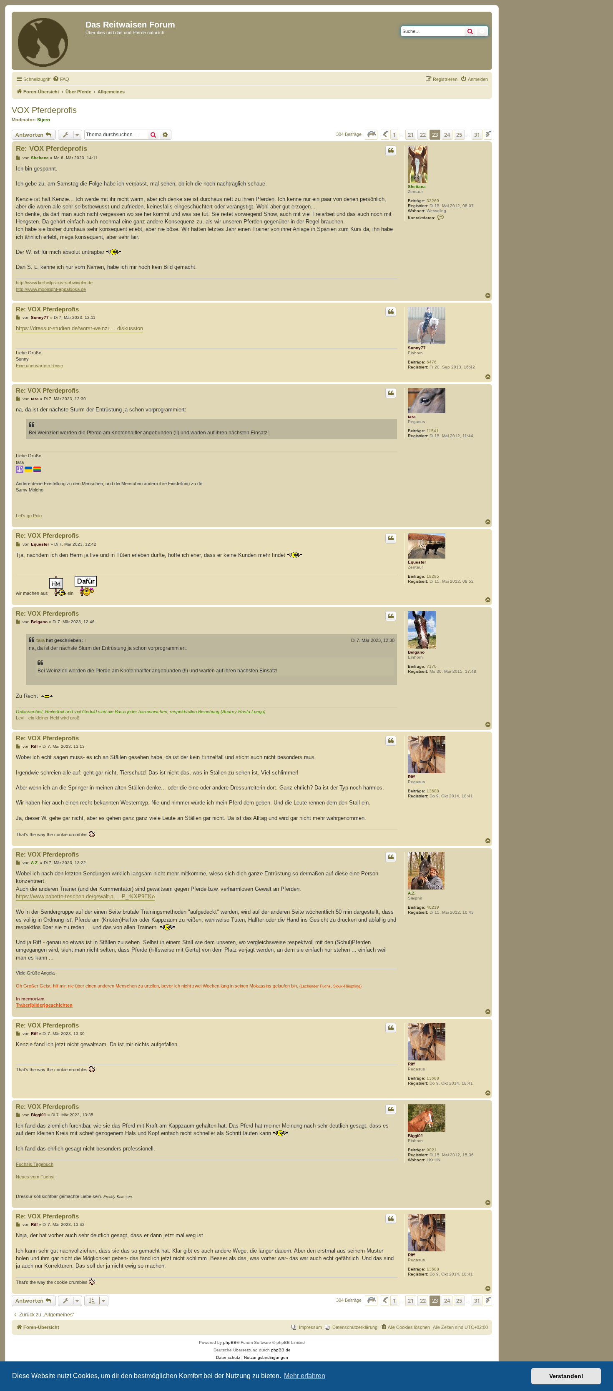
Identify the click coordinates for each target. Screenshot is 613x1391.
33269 (433, 200)
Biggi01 (415, 1135)
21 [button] (411, 134)
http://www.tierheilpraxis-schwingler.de (54, 282)
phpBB (229, 1342)
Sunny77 (417, 348)
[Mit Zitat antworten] (390, 150)
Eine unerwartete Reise (39, 365)
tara (412, 416)
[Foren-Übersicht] (49, 41)
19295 (433, 576)
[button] (371, 135)
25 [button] (459, 134)
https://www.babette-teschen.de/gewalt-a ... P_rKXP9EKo (85, 896)
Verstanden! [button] (566, 1376)
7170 (432, 666)
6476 (432, 362)
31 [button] (477, 134)
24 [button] (447, 134)
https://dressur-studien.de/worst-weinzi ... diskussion (79, 328)
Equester (417, 562)
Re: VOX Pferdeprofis (51, 149)
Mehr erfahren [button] (304, 1375)
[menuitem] (61, 79)
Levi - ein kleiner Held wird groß (48, 717)
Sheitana (417, 186)
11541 (433, 431)
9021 (432, 1150)
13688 (433, 791)
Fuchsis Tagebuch (34, 1164)
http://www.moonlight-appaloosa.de (51, 289)
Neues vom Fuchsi (35, 1176)
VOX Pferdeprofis (44, 110)
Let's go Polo (29, 515)
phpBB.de (281, 1350)
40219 (433, 907)
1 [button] (394, 134)
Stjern (43, 119)
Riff (411, 776)
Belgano (416, 652)
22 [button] (423, 134)
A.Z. (412, 893)
